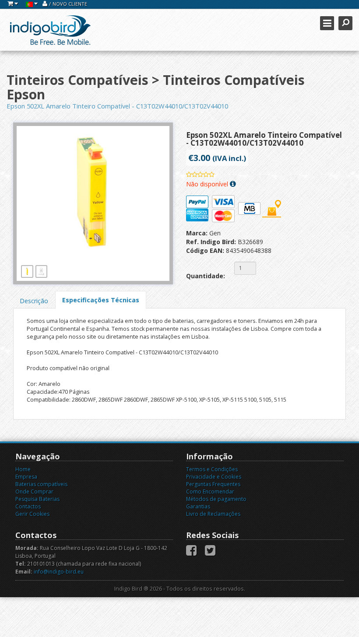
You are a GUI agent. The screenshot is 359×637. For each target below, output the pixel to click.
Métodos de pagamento (216, 499)
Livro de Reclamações (213, 514)
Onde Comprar (34, 491)
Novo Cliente (70, 3)
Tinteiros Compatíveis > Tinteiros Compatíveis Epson (156, 87)
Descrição (34, 301)
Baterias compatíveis (41, 484)
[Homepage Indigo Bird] (50, 29)
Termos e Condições (212, 469)
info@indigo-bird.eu (59, 571)
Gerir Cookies (32, 514)
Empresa (26, 476)
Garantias (198, 506)
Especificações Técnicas (100, 300)
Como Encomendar (210, 491)
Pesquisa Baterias (37, 499)
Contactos (28, 506)
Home (23, 469)
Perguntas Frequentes (213, 484)
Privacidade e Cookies (213, 476)
